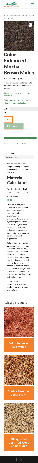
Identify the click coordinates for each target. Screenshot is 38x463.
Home (6, 15)
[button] (30, 25)
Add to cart (14, 126)
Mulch (12, 15)
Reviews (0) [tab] (11, 157)
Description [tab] (11, 154)
